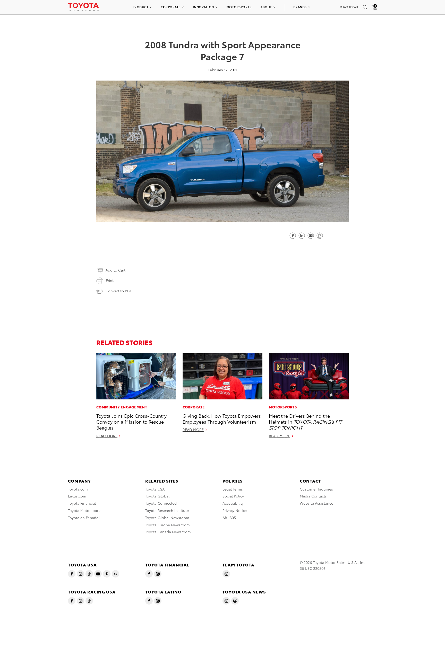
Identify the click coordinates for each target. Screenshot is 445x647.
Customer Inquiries (316, 489)
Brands (300, 7)
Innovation (203, 7)
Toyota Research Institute (167, 510)
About (266, 7)
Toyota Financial (82, 503)
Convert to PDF (119, 290)
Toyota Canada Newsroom (168, 531)
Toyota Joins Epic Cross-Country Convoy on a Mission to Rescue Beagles (131, 421)
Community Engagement (121, 406)
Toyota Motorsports (84, 510)
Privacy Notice (234, 510)
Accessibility (233, 503)
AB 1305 (229, 517)
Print (110, 280)
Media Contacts (313, 496)
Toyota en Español (84, 517)
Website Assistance (316, 503)
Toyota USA (155, 489)
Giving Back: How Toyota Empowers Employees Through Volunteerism (222, 418)
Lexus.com (77, 496)
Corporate (171, 7)
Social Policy (233, 496)
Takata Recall (349, 7)
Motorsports (239, 7)
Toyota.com (78, 489)
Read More (106, 435)
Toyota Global (157, 496)
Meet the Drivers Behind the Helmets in (305, 421)
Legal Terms (232, 489)
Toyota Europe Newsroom (167, 524)
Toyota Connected (161, 503)
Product (141, 7)
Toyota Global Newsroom (167, 517)
